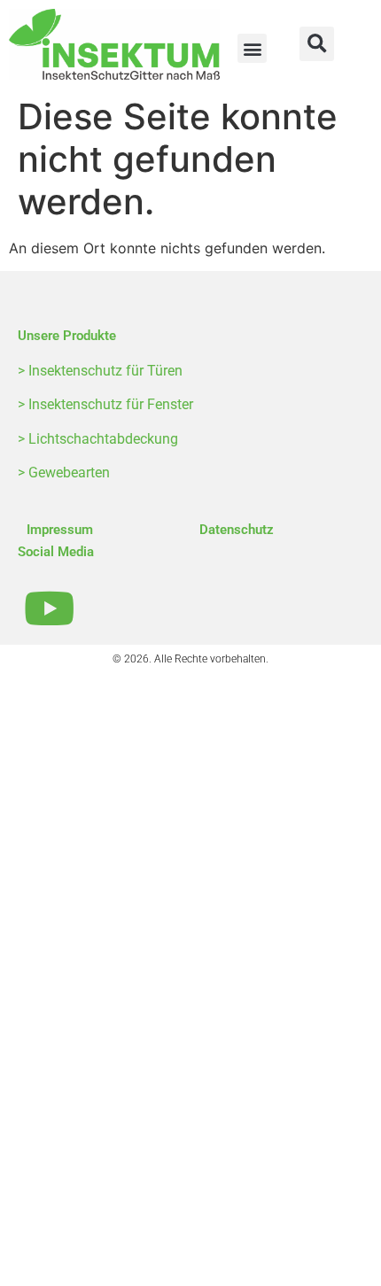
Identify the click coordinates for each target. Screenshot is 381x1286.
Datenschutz (236, 530)
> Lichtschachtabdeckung (98, 438)
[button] (252, 48)
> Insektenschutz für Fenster (105, 404)
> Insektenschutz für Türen (100, 370)
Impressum (60, 530)
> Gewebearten (64, 472)
